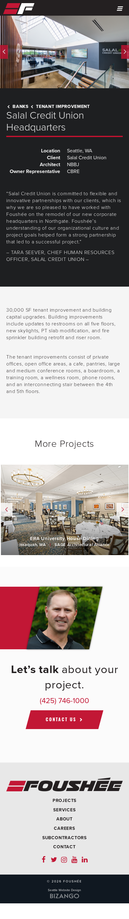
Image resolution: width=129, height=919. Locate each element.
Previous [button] (4, 52)
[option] (64, 52)
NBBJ (73, 164)
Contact (64, 847)
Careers (64, 828)
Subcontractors (64, 837)
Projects (64, 800)
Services (64, 810)
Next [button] (125, 52)
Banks (19, 106)
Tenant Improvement (62, 106)
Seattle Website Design (64, 890)
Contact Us (61, 719)
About (64, 819)
